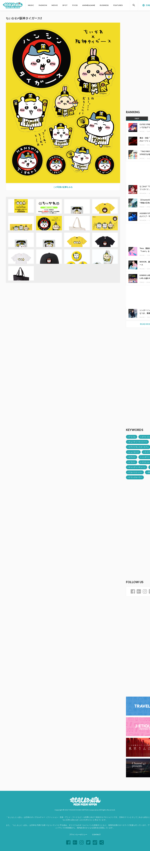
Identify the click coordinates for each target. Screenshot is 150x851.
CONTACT (96, 834)
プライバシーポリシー (78, 834)
